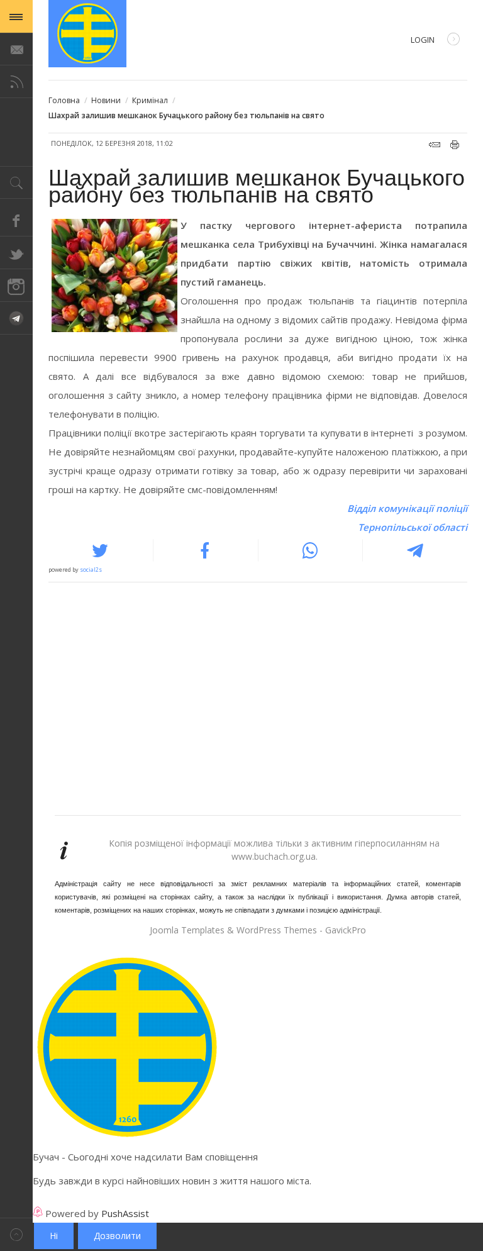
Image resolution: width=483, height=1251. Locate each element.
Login (423, 39)
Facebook (16, 220)
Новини (106, 100)
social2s (91, 569)
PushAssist (125, 1213)
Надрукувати (455, 144)
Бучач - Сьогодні (87, 33)
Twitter (16, 252)
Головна (64, 100)
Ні (54, 1236)
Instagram (16, 285)
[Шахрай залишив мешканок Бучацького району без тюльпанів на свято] (114, 278)
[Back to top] (16, 1234)
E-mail (434, 144)
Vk (16, 318)
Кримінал (150, 100)
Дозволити (117, 1236)
